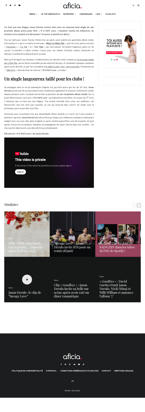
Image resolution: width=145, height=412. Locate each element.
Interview (68, 14)
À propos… (51, 371)
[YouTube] (19, 5)
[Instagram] (15, 5)
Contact (106, 371)
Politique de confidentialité (27, 371)
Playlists (111, 14)
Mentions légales (123, 371)
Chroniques (86, 14)
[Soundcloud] (74, 364)
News (32, 14)
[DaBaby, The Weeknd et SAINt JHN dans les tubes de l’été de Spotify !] (118, 234)
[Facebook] (6, 5)
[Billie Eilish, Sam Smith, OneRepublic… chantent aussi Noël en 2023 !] (27, 234)
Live (98, 14)
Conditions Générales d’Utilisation (79, 371)
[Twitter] (10, 5)
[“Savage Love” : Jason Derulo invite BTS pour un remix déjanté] (72, 234)
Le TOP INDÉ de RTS (50, 14)
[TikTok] (83, 364)
